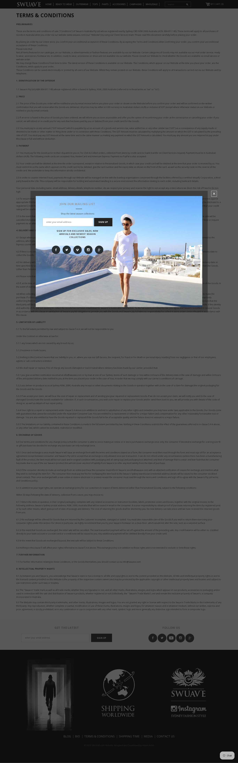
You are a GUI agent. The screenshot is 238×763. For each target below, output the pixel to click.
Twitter (67, 250)
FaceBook (56, 250)
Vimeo (77, 250)
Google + (99, 250)
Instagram (88, 250)
